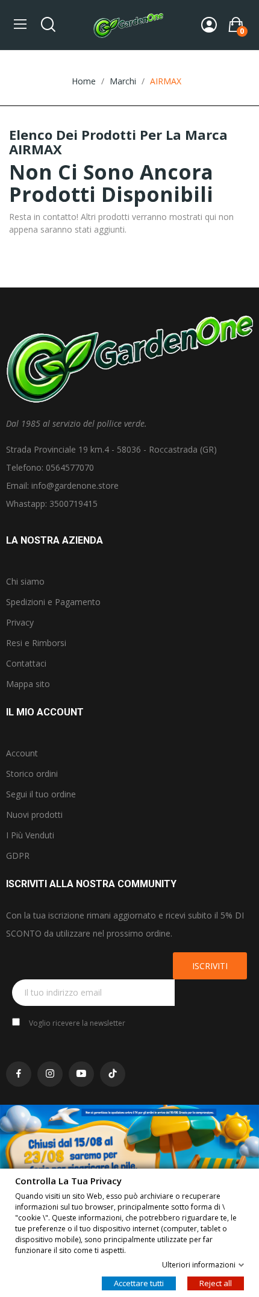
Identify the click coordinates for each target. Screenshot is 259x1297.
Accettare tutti (139, 1282)
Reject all (215, 1282)
